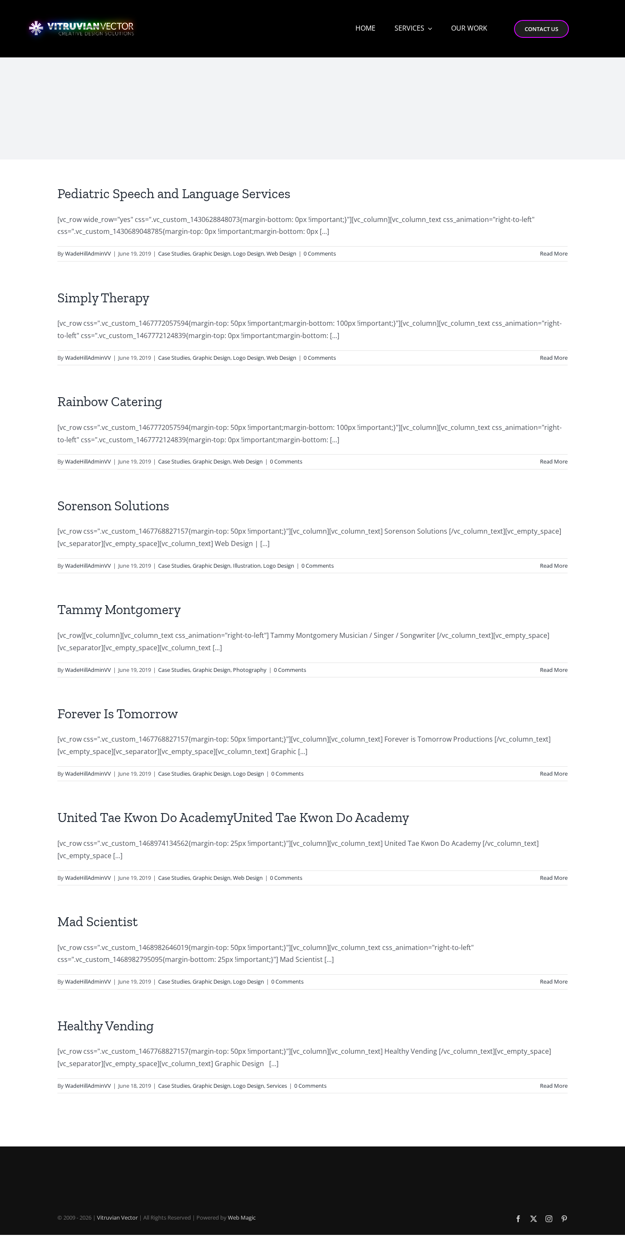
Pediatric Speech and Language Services (173, 193)
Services (277, 1085)
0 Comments (320, 253)
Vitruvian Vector (117, 1217)
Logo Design (248, 253)
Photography (250, 670)
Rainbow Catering (109, 401)
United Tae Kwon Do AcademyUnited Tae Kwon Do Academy (233, 817)
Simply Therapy (103, 298)
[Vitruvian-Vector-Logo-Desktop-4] (82, 13)
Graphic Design (211, 253)
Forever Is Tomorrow (117, 713)
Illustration (247, 565)
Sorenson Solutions (113, 506)
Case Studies (174, 253)
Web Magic (242, 1217)
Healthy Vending (105, 1026)
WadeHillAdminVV (88, 253)
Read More (554, 253)
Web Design (281, 253)
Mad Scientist (97, 921)
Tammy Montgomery (119, 609)
